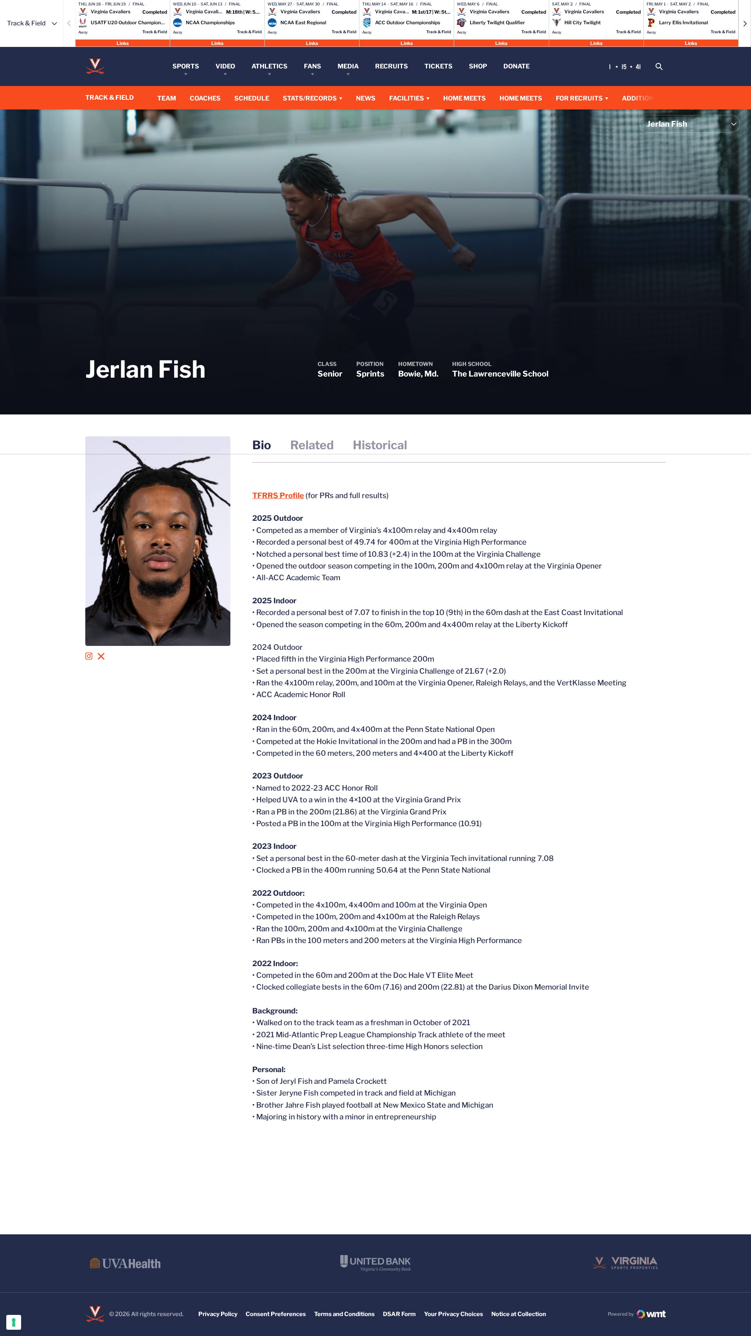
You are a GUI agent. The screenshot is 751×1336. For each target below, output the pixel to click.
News (366, 98)
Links (123, 43)
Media (348, 66)
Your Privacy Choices (453, 1314)
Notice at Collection (518, 1314)
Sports (185, 66)
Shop (478, 66)
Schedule (251, 98)
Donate (516, 66)
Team (166, 98)
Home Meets (464, 98)
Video (225, 66)
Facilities (406, 98)
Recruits (391, 66)
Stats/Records (310, 98)
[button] (744, 23)
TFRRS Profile (278, 495)
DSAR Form (399, 1314)
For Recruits (579, 98)
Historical (380, 445)
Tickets (438, 66)
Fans (312, 66)
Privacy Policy (217, 1314)
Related (312, 445)
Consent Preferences (276, 1314)
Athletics (269, 66)
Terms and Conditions (344, 1314)
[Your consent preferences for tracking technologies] (13, 1322)
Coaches (205, 98)
